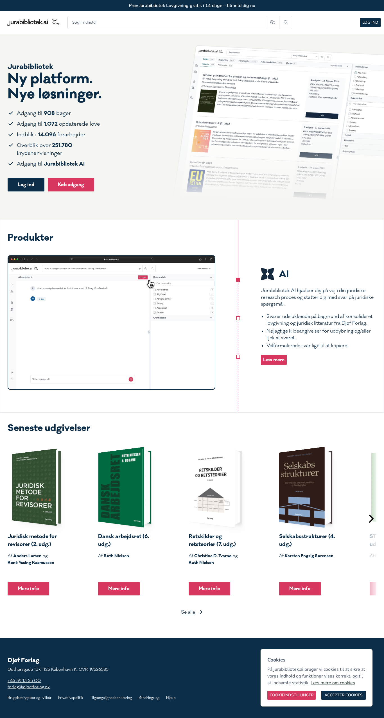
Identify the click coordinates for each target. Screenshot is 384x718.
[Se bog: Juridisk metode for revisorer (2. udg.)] (34, 487)
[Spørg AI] (272, 22)
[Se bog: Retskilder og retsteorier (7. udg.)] (215, 487)
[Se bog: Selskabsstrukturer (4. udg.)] (306, 487)
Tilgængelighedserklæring (111, 698)
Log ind (370, 22)
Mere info (28, 588)
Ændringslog (149, 698)
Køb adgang (71, 184)
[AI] (238, 280)
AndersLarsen (27, 556)
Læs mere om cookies (333, 683)
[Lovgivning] (238, 318)
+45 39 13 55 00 (24, 680)
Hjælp (171, 698)
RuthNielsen (116, 556)
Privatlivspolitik (70, 698)
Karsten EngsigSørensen (309, 556)
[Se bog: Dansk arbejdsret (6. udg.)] (125, 487)
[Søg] (285, 22)
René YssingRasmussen (31, 562)
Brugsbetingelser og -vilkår (29, 698)
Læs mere (273, 359)
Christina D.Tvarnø (213, 556)
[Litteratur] (238, 357)
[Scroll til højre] (370, 519)
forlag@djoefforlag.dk (29, 687)
